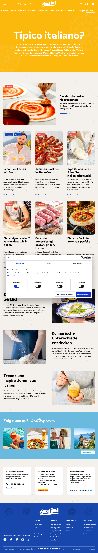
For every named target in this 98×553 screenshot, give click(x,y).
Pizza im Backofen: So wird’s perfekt (79, 240)
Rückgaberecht (55, 531)
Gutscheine (87, 531)
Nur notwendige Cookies (65, 294)
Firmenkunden (88, 528)
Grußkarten (87, 534)
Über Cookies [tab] (77, 263)
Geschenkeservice (89, 525)
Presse (68, 531)
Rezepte (82, 11)
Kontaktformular (11, 488)
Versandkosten (55, 525)
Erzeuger (69, 528)
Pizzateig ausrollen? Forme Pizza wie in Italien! (16, 242)
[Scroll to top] (94, 549)
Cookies (21, 273)
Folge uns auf (88, 452)
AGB (63, 549)
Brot (46, 11)
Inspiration (90, 11)
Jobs (35, 531)
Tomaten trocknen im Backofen (47, 170)
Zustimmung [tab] (20, 263)
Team (36, 528)
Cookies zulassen (83, 294)
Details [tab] (49, 263)
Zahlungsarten (55, 528)
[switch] (38, 286)
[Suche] (18, 4)
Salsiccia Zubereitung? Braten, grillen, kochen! (45, 243)
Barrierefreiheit (56, 537)
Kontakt (53, 540)
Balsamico (31, 11)
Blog (68, 525)
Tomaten (12, 11)
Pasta (20, 11)
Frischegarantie (56, 534)
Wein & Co (59, 11)
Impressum (11, 275)
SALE (75, 11)
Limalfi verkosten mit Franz (14, 170)
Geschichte (38, 525)
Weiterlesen (64, 114)
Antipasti (40, 11)
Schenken (68, 11)
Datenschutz (76, 549)
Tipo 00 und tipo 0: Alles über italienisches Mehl (79, 172)
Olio (24, 11)
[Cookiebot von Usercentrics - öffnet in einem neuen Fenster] (82, 257)
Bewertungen (38, 534)
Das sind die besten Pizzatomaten (72, 98)
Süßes (52, 11)
